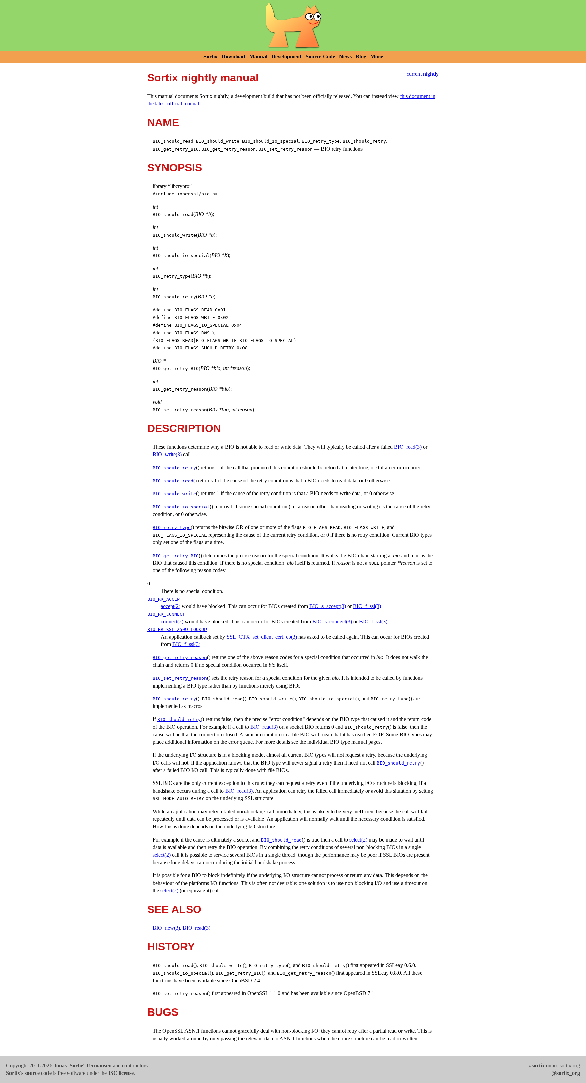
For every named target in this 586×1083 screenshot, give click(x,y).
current (414, 74)
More (376, 56)
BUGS (162, 1012)
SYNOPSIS (174, 167)
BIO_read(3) (408, 447)
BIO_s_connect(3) (332, 621)
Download (233, 56)
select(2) (358, 840)
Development (286, 56)
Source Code (320, 56)
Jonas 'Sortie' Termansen (83, 1065)
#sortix (537, 1065)
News (345, 56)
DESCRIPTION (184, 428)
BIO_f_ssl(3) (367, 606)
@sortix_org (565, 1073)
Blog (361, 56)
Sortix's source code (29, 1073)
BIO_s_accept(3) (327, 606)
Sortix (210, 56)
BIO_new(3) (166, 928)
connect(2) (172, 621)
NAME (163, 122)
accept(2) (170, 606)
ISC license (121, 1073)
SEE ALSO (174, 909)
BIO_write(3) (167, 454)
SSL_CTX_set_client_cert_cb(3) (262, 637)
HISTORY (171, 947)
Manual (258, 56)
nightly (431, 74)
